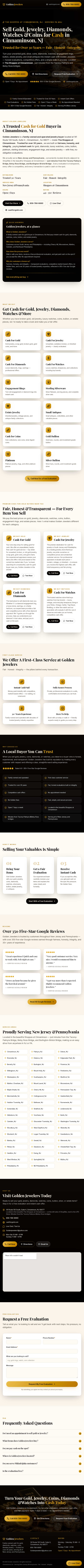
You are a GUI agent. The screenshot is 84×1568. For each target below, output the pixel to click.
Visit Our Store (11, 203)
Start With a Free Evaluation (41, 901)
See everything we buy (16, 277)
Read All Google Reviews (40, 1002)
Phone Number (49, 1338)
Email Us (44, 1244)
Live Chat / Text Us (13, 1226)
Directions (27, 1244)
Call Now (14, 576)
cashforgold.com (54, 4)
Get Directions (41, 74)
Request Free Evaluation (64, 74)
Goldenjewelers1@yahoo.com (17, 1230)
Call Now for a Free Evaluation (44, 478)
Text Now (28, 576)
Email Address (12, 1347)
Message (9, 1365)
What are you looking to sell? (17, 1356)
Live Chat (57, 203)
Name (9, 1338)
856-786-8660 (36, 203)
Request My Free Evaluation (41, 1384)
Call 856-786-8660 (16, 74)
